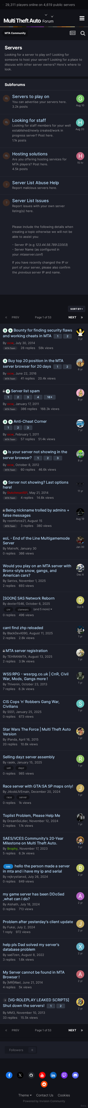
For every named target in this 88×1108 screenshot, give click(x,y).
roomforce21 (16, 521)
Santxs (12, 581)
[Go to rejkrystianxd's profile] (80, 868)
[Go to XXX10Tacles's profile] (80, 676)
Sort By (75, 308)
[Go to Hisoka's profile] (80, 123)
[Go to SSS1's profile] (80, 704)
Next (72, 317)
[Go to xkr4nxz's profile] (80, 947)
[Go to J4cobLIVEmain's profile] (80, 788)
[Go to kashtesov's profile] (80, 363)
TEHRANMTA (16, 656)
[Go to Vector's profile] (80, 512)
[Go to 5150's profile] (80, 1002)
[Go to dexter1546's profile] (80, 600)
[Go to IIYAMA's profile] (80, 423)
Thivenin (13, 684)
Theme (24, 1095)
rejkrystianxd (16, 876)
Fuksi (11, 927)
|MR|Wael (14, 982)
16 (49, 397)
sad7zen (13, 955)
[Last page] (82, 317)
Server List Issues (30, 200)
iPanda (12, 739)
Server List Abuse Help (35, 182)
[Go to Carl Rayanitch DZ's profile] (80, 568)
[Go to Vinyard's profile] (80, 653)
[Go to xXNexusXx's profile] (80, 484)
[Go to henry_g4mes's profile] (80, 156)
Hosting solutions (30, 153)
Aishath (12, 904)
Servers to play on (30, 96)
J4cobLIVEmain (18, 791)
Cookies (64, 1095)
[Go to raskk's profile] (80, 759)
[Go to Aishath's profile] (80, 896)
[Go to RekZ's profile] (80, 630)
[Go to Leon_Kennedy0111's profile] (80, 818)
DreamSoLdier (17, 821)
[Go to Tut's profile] (80, 332)
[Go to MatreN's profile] (80, 540)
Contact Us (44, 1095)
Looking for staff (29, 120)
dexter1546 (15, 603)
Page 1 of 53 (44, 317)
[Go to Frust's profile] (80, 840)
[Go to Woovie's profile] (80, 393)
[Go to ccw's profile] (80, 454)
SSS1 (10, 712)
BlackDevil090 (17, 633)
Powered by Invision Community (44, 1101)
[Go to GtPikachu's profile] (80, 99)
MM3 (11, 1012)
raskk (11, 762)
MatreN (12, 548)
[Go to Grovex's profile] (80, 731)
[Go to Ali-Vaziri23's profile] (80, 974)
